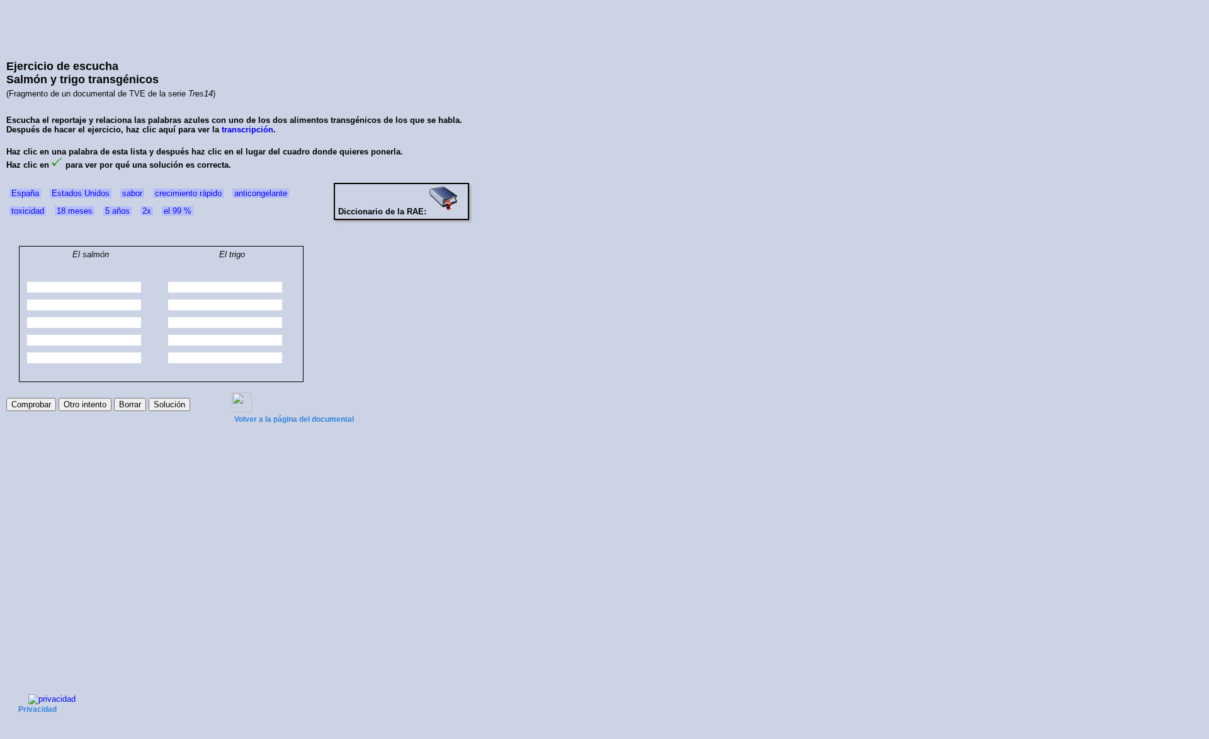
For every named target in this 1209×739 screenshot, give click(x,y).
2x (146, 211)
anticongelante (260, 193)
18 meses (75, 211)
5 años (117, 211)
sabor (132, 193)
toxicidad (27, 211)
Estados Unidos (81, 193)
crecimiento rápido (188, 193)
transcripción (247, 129)
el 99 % (177, 211)
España (25, 193)
